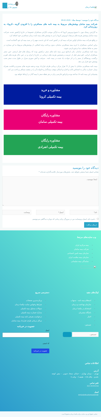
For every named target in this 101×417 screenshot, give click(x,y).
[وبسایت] (16, 213)
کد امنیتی (46, 343)
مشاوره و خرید (50, 90)
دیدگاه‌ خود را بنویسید (90, 20)
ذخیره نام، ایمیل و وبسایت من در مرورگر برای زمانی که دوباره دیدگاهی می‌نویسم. (63, 219)
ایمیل (47, 330)
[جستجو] (67, 334)
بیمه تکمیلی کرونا (51, 96)
